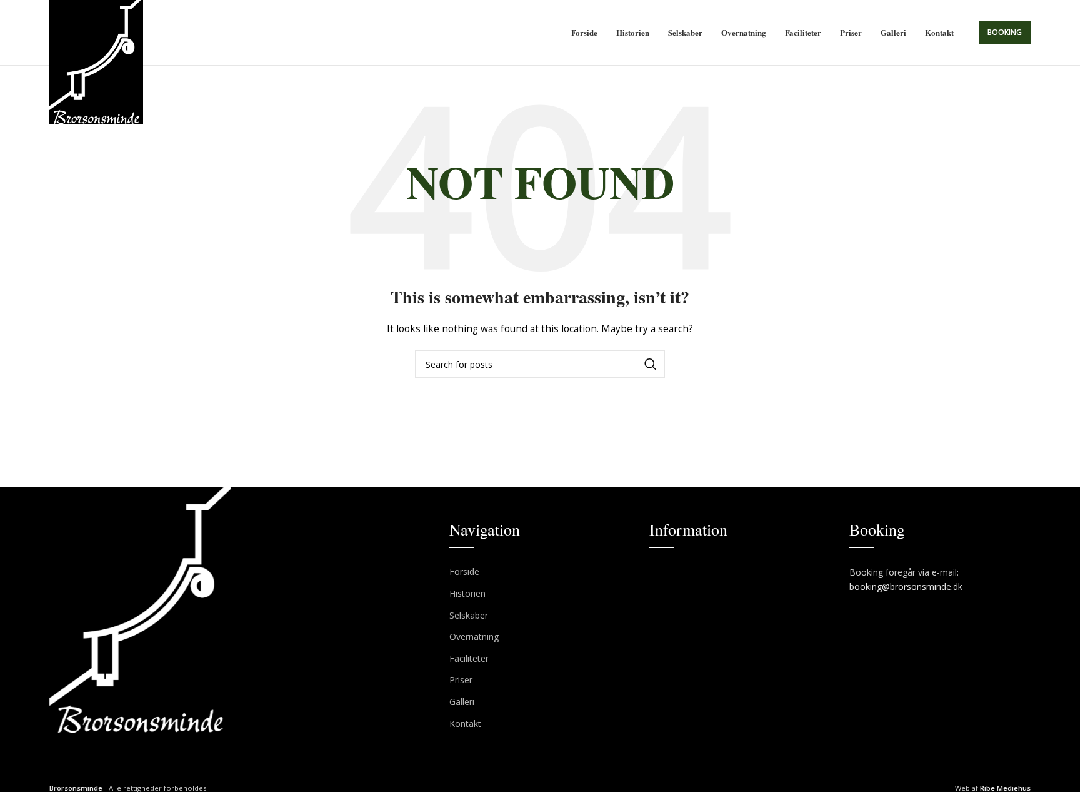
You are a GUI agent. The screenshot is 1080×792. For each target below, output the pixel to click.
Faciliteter (469, 658)
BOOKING (1005, 32)
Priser (460, 680)
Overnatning (474, 636)
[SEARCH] (650, 364)
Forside (464, 571)
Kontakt (465, 723)
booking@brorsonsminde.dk (907, 586)
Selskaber (468, 615)
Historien (467, 593)
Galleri (461, 702)
